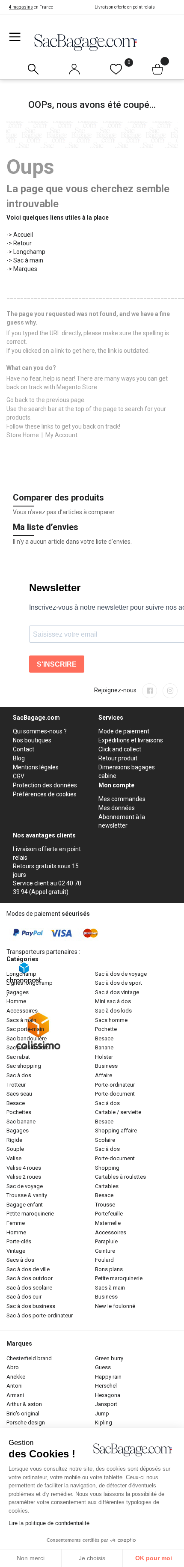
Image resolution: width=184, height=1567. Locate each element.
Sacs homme (111, 1020)
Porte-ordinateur (115, 1084)
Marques (25, 268)
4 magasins (21, 7)
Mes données (116, 807)
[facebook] (149, 690)
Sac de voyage (24, 1186)
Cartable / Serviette (118, 1112)
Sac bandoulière (26, 1038)
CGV (18, 776)
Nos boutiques (32, 740)
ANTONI (14, 1385)
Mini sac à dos (113, 1001)
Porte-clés (18, 1241)
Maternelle (108, 1223)
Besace (15, 1103)
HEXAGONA (107, 1395)
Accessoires (22, 1010)
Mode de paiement (123, 731)
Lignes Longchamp (29, 983)
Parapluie (106, 1241)
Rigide (14, 1140)
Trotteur (16, 1084)
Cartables (107, 1186)
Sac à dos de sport (118, 983)
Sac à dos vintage (117, 992)
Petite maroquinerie (30, 1213)
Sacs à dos (20, 1260)
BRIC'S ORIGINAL (22, 1413)
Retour (22, 243)
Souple (15, 1149)
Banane (104, 1047)
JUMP (102, 1413)
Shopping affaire (116, 1130)
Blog (19, 758)
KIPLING (103, 1422)
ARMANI (15, 1395)
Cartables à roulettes (120, 1177)
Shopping (107, 1168)
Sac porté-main (25, 1029)
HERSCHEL (106, 1385)
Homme (16, 1001)
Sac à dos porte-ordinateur (39, 1315)
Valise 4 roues (23, 1168)
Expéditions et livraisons (130, 740)
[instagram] (170, 690)
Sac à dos (18, 1075)
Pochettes (18, 1112)
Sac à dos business (30, 1306)
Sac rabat (18, 1057)
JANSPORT (106, 1404)
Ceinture (105, 1251)
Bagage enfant (24, 1204)
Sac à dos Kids (113, 1010)
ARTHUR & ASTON (24, 1404)
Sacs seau (19, 1093)
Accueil (23, 234)
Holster (104, 1057)
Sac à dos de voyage (121, 974)
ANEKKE (15, 1376)
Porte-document (115, 1093)
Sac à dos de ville (28, 1269)
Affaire (103, 1075)
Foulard (104, 1260)
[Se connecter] (74, 67)
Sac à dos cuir (24, 1296)
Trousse (105, 1204)
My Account (61, 435)
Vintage (15, 1251)
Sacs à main (21, 1020)
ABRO (12, 1367)
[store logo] (85, 42)
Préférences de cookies (45, 794)
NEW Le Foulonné (115, 1306)
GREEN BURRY (109, 1358)
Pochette (106, 1029)
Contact (23, 749)
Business (106, 1066)
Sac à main (28, 260)
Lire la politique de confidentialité (49, 1523)
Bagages (17, 992)
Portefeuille (109, 1213)
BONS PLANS (109, 1269)
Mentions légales (36, 767)
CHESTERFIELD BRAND (29, 1358)
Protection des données (45, 785)
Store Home (22, 435)
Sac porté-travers (27, 1047)
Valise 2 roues (23, 1177)
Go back (17, 399)
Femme (15, 1223)
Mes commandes (121, 798)
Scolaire (105, 1140)
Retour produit (117, 758)
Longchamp (29, 251)
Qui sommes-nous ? (40, 731)
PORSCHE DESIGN (25, 1422)
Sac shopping (23, 1066)
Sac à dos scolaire (29, 1287)
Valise (13, 1158)
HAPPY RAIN (108, 1376)
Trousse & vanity (26, 1195)
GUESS (103, 1367)
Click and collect (119, 749)
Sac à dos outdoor (29, 1278)
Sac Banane (21, 1121)
